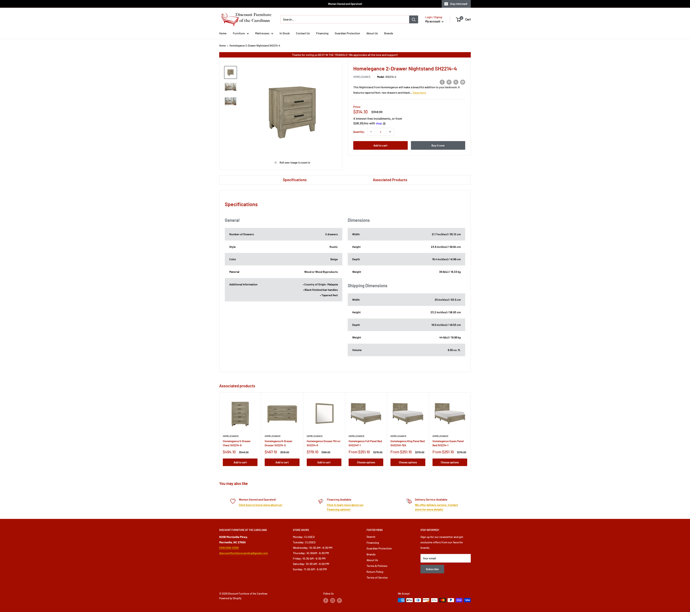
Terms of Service (377, 577)
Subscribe (432, 569)
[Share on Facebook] (442, 82)
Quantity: (359, 131)
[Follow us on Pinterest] (339, 600)
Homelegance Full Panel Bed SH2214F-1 (365, 443)
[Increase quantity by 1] (390, 132)
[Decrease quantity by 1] (371, 132)
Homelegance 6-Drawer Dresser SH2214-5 (279, 443)
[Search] (413, 19)
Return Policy (375, 571)
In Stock (285, 33)
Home (223, 33)
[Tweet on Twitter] (455, 82)
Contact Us (303, 33)
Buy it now (438, 145)
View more (419, 92)
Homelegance (362, 77)
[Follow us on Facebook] (325, 600)
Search (371, 536)
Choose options (366, 462)
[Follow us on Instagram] (332, 600)
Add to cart (380, 145)
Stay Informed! (459, 3)
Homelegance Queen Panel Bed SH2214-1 (448, 443)
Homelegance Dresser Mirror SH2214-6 (324, 443)
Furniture (239, 33)
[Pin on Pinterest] (449, 82)
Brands (388, 33)
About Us (372, 33)
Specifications (295, 179)
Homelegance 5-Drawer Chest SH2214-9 (237, 443)
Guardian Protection (347, 33)
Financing (322, 33)
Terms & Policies (377, 565)
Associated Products (390, 179)
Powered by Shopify (230, 598)
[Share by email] (462, 82)
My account (433, 21)
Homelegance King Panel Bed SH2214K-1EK (407, 443)
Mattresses (262, 33)
